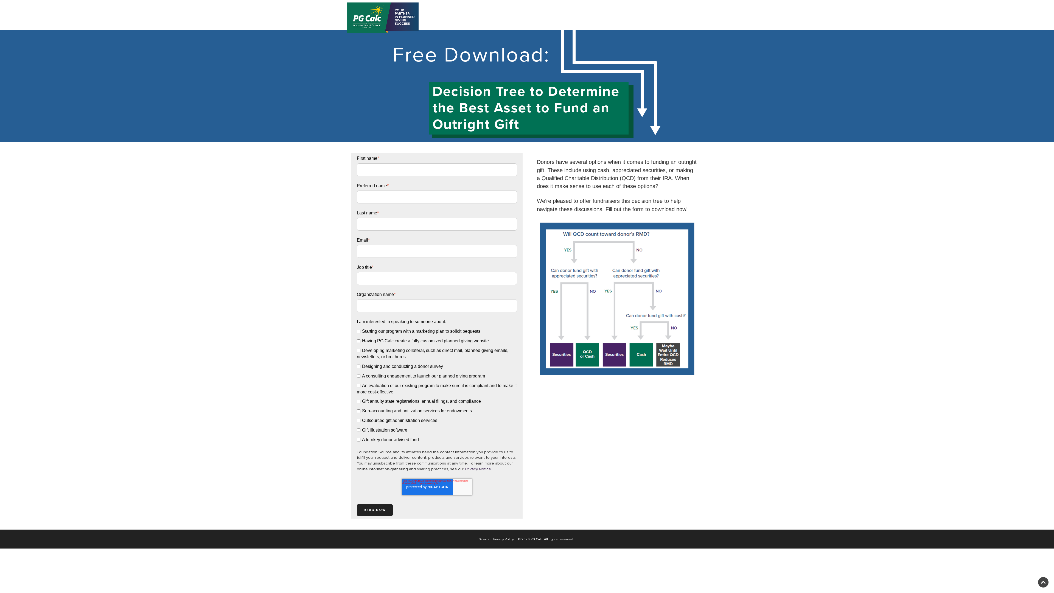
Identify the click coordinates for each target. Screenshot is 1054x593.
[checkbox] (437, 385)
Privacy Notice (478, 469)
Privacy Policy (503, 539)
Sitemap (485, 539)
